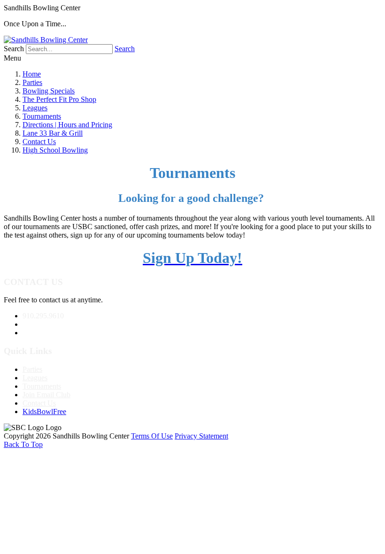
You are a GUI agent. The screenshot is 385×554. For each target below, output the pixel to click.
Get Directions (44, 333)
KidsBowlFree (44, 412)
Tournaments (42, 116)
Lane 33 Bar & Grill (53, 133)
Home (32, 74)
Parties (32, 82)
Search (125, 49)
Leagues (35, 108)
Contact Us (39, 142)
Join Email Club (46, 395)
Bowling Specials (49, 91)
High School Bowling (55, 150)
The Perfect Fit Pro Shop (59, 99)
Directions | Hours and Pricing (67, 125)
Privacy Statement (201, 436)
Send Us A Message (52, 324)
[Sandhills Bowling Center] (46, 40)
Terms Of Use (152, 436)
